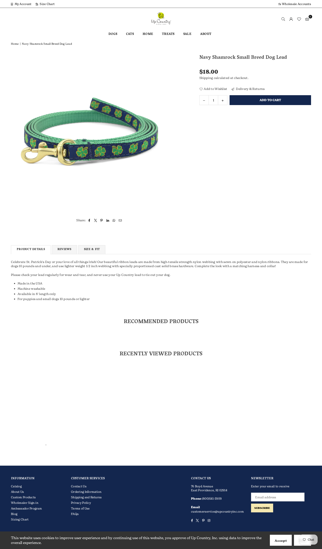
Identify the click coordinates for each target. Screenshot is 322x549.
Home (15, 43)
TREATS (168, 34)
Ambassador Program (26, 508)
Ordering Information (86, 492)
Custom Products (23, 497)
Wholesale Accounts (296, 4)
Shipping (206, 78)
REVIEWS (64, 249)
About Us (17, 492)
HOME (148, 34)
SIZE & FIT (92, 249)
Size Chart (47, 4)
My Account (22, 4)
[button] (307, 19)
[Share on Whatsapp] (114, 220)
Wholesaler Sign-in (24, 502)
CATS (130, 34)
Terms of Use (80, 508)
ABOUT (205, 34)
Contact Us (79, 486)
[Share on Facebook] (89, 220)
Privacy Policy (81, 502)
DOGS (112, 34)
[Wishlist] (299, 19)
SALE (187, 34)
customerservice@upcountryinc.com (217, 511)
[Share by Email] (120, 220)
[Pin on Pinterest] (101, 220)
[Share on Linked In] (108, 220)
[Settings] (291, 19)
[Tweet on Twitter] (95, 220)
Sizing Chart (19, 519)
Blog (14, 514)
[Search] (283, 19)
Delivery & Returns (250, 88)
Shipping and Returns (86, 497)
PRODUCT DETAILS (31, 249)
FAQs (75, 514)
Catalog (16, 486)
